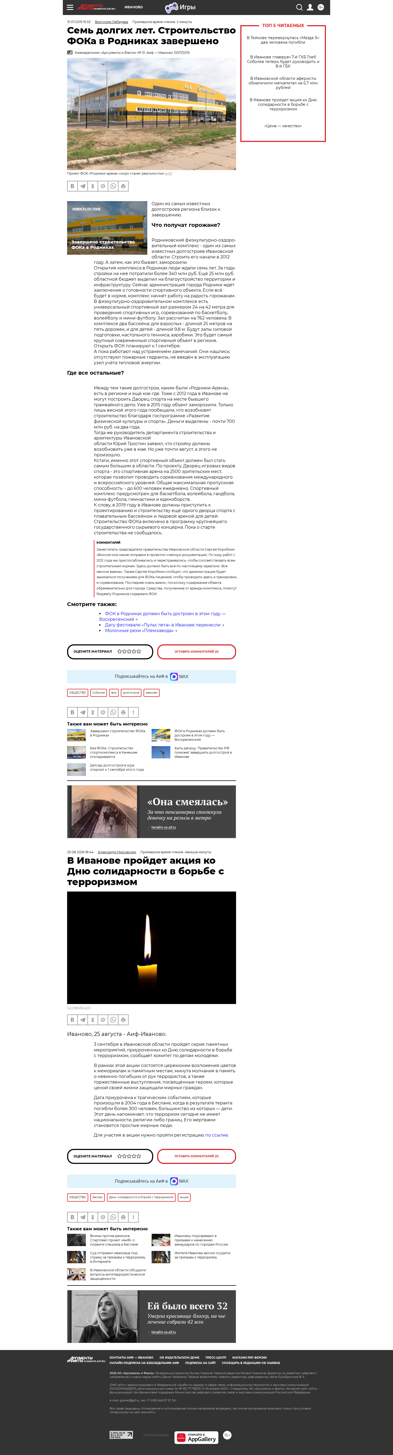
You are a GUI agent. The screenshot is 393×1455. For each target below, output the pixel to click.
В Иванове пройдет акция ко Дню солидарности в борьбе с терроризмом (283, 104)
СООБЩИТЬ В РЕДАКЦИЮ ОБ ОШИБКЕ (251, 1363)
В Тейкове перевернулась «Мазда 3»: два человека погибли (283, 40)
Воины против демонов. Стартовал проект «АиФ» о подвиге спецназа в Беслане (114, 1240)
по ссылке (216, 1135)
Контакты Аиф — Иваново (131, 1357)
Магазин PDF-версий (249, 1357)
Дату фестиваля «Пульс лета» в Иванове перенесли (163, 624)
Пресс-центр (216, 1357)
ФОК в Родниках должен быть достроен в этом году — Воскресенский (200, 735)
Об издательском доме (179, 1357)
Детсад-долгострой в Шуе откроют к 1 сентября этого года (117, 767)
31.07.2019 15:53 (79, 22)
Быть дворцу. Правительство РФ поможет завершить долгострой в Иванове (203, 752)
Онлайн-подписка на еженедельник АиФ (144, 1363)
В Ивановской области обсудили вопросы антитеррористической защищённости (118, 1274)
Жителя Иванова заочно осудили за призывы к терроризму (202, 1255)
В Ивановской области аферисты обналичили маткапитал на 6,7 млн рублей (283, 83)
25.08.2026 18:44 (80, 852)
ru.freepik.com (79, 1007)
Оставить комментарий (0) (197, 651)
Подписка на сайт (200, 1363)
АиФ (168, 173)
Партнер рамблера (155, 1435)
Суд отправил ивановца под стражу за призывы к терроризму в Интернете (117, 1257)
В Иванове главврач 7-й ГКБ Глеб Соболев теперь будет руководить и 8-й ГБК (283, 62)
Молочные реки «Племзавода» (139, 630)
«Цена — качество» (283, 126)
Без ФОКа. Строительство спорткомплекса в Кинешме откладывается (113, 752)
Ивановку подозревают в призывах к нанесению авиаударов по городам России (201, 1240)
